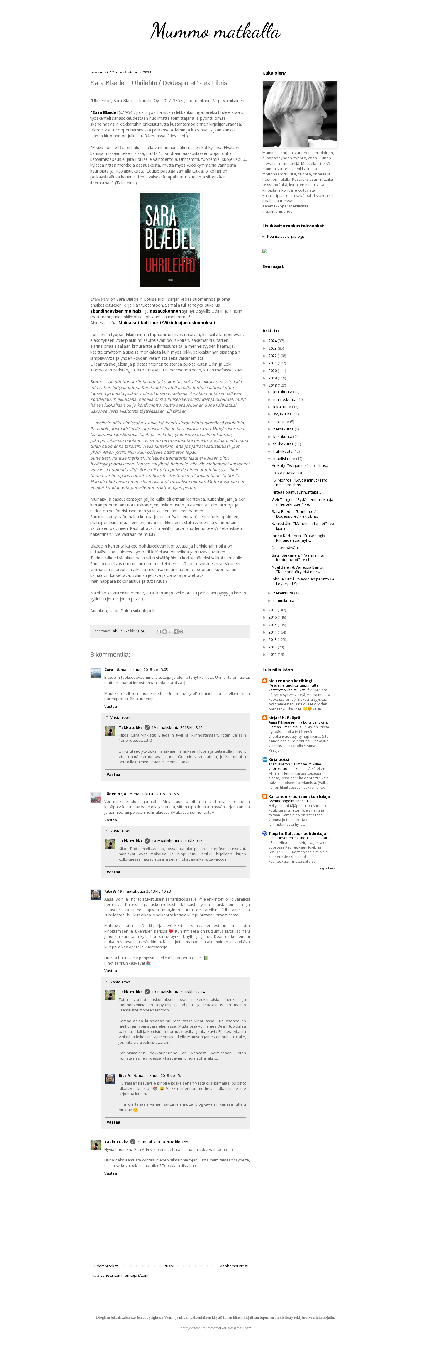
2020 (273, 370)
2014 (273, 632)
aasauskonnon (165, 311)
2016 (273, 617)
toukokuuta (284, 444)
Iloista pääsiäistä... (288, 472)
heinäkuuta (284, 429)
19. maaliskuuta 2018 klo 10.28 (144, 891)
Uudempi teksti (105, 1265)
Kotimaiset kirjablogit (285, 236)
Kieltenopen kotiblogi (290, 680)
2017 (273, 609)
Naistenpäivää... (286, 547)
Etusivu (169, 1265)
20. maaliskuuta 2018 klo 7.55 (162, 1141)
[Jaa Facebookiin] (176, 631)
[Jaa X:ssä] (170, 631)
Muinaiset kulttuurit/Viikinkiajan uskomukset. (167, 322)
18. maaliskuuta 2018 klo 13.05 (141, 669)
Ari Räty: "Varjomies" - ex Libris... (300, 465)
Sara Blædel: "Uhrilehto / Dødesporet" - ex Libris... (296, 514)
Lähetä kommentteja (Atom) (125, 1275)
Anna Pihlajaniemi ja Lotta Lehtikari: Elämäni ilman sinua (298, 724)
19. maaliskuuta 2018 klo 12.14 (178, 991)
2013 (273, 639)
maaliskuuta (284, 458)
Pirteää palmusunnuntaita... (296, 492)
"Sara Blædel (104, 112)
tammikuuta (284, 600)
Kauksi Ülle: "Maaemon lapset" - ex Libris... (303, 526)
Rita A (110, 891)
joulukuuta (283, 391)
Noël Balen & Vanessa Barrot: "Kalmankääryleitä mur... (298, 570)
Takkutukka (131, 727)
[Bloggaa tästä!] (164, 631)
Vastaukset (120, 717)
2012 (273, 647)
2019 (273, 378)
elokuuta (281, 421)
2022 (273, 355)
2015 (273, 624)
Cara (108, 669)
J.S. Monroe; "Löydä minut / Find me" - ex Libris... (300, 482)
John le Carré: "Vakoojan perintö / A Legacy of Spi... (303, 581)
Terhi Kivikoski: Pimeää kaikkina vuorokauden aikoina (295, 766)
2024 (273, 340)
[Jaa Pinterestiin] (181, 631)
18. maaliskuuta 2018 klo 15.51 (154, 793)
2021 (273, 363)
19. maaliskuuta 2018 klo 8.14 (177, 841)
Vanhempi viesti (234, 1265)
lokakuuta (282, 406)
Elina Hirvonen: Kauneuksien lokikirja (299, 837)
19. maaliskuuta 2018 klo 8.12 (177, 727)
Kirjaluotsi (279, 759)
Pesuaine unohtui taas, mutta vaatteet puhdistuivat (293, 687)
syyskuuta (283, 414)
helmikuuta (283, 593)
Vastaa (110, 706)
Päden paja (115, 793)
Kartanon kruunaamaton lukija (299, 796)
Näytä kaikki (327, 868)
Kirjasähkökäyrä (284, 717)
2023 (273, 348)
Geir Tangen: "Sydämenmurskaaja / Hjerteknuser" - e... (302, 502)
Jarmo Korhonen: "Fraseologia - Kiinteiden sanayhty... (299, 538)
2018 (273, 385)
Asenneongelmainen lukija (291, 800)
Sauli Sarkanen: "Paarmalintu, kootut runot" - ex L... (298, 558)
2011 (273, 654)
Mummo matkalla (215, 30)
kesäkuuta (283, 436)
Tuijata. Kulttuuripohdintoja (297, 833)
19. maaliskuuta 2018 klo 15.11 (158, 1075)
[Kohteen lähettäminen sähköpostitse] (159, 631)
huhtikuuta (283, 451)
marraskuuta (285, 399)
